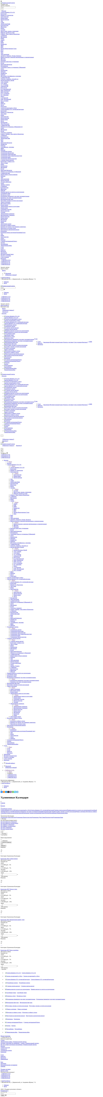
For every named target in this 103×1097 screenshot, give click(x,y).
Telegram (6, 281)
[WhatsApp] (13, 792)
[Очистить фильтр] (2, 844)
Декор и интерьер (15, 689)
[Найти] (2, 9)
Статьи (3, 1040)
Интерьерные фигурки (48, 811)
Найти (2, 1095)
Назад (10, 461)
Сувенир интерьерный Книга (37, 813)
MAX (5, 283)
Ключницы (13, 729)
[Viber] (11, 792)
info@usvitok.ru (6, 277)
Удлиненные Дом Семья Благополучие (42, 817)
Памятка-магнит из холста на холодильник (79, 810)
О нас (8, 748)
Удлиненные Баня (58, 817)
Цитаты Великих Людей (20, 550)
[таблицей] (3, 830)
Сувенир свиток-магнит (17, 641)
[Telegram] (17, 792)
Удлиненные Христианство (8, 817)
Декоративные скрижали (20, 706)
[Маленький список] (1, 832)
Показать (3, 845)
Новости (3, 1056)
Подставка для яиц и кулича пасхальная (65, 811)
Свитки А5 (4, 1049)
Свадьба (16, 490)
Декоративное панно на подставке (23, 696)
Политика (3, 1063)
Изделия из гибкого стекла (17, 721)
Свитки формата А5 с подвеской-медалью (21, 582)
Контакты (3, 1057)
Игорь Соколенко (5, 1036)
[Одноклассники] (4, 792)
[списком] (2, 830)
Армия (15, 503)
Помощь (3, 1066)
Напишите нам (5, 306)
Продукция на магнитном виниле (13, 813)
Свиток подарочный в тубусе (23, 810)
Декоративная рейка (62, 813)
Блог (2, 1062)
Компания (3, 1052)
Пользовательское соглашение (9, 1065)
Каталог (9, 463)
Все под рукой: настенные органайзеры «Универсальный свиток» (19, 1044)
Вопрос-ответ (4, 1070)
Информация (4, 1059)
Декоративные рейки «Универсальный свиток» (14, 1041)
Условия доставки (5, 1069)
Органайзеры (53, 813)
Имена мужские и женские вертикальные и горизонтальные (30, 524)
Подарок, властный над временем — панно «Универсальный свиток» (20, 1043)
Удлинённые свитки (15, 629)
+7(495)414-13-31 (5, 260)
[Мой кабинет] (1, 437)
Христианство (17, 474)
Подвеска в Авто (8, 811)
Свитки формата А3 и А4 (17, 467)
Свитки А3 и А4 (5, 1047)
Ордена (47, 813)
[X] (8, 792)
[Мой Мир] (6, 792)
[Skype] (15, 792)
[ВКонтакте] (2, 792)
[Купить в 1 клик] (1, 850)
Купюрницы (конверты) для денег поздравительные (24, 680)
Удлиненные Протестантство (24, 817)
